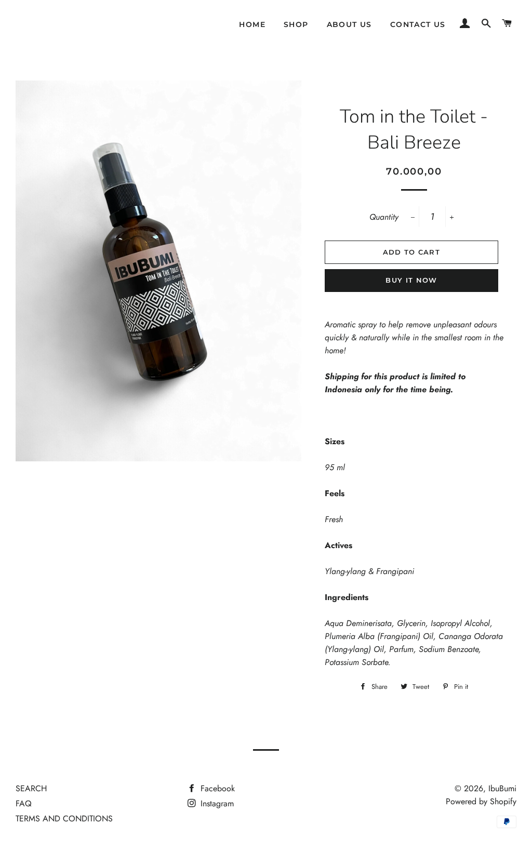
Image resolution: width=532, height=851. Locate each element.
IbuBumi (502, 788)
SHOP (296, 24)
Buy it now (411, 280)
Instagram (216, 803)
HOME (252, 24)
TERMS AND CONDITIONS (64, 819)
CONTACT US (418, 24)
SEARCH (31, 788)
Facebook (216, 788)
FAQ (24, 803)
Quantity (383, 217)
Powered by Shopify (481, 801)
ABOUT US (349, 24)
